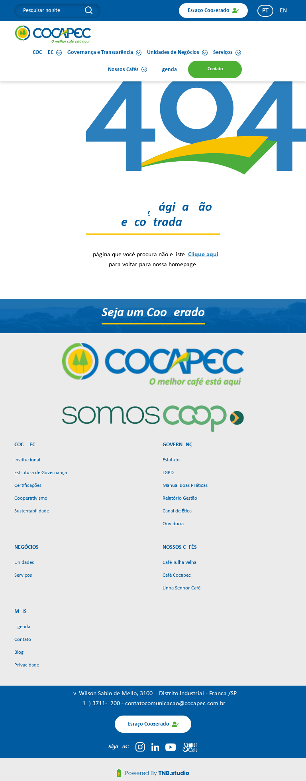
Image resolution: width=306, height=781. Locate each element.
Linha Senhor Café (181, 588)
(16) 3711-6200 (101, 703)
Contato (22, 639)
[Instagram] (140, 747)
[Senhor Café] (190, 747)
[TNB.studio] (153, 773)
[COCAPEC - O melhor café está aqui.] (53, 34)
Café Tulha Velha (179, 562)
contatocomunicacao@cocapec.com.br (175, 703)
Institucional (27, 460)
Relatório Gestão (180, 498)
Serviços (23, 575)
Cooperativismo (30, 498)
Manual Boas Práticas (185, 485)
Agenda (22, 626)
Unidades (24, 562)
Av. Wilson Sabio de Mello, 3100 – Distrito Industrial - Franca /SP (153, 693)
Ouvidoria (173, 523)
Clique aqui (203, 254)
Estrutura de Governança (40, 472)
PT (265, 11)
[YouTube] (170, 747)
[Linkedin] (155, 747)
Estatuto (171, 460)
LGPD (168, 472)
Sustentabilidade (31, 511)
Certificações (27, 485)
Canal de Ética (177, 511)
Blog (19, 652)
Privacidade (26, 665)
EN (283, 11)
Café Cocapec (177, 575)
